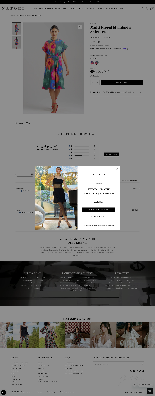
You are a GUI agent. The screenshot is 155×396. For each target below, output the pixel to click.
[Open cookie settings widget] (3, 392)
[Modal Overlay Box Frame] (77, 198)
